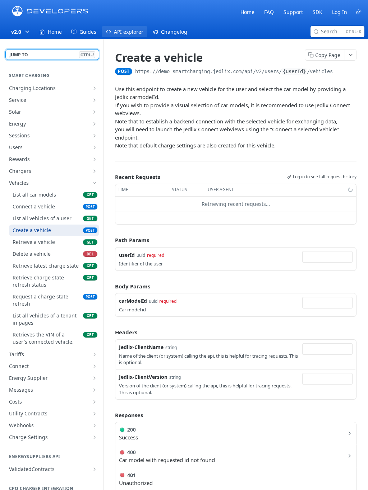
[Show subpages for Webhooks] (94, 425)
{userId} (294, 71)
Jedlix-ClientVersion (143, 376)
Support (293, 12)
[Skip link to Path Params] (110, 240)
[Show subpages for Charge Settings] (94, 437)
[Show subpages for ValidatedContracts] (94, 469)
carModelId (133, 300)
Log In (339, 12)
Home (247, 12)
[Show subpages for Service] (94, 100)
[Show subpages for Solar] (94, 112)
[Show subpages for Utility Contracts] (94, 413)
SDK (317, 12)
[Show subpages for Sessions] (94, 135)
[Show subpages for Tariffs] (94, 354)
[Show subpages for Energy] (94, 124)
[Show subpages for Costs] (94, 402)
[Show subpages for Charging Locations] (94, 88)
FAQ (269, 12)
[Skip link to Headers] (110, 332)
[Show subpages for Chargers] (94, 171)
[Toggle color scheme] (358, 12)
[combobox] (327, 257)
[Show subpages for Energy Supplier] (94, 378)
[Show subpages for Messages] (94, 390)
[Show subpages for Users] (94, 147)
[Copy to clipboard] (340, 72)
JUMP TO (51, 55)
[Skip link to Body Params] (110, 286)
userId (127, 254)
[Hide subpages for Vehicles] (94, 183)
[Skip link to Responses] (110, 415)
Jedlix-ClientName (141, 347)
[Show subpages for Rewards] (94, 159)
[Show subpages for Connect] (94, 366)
